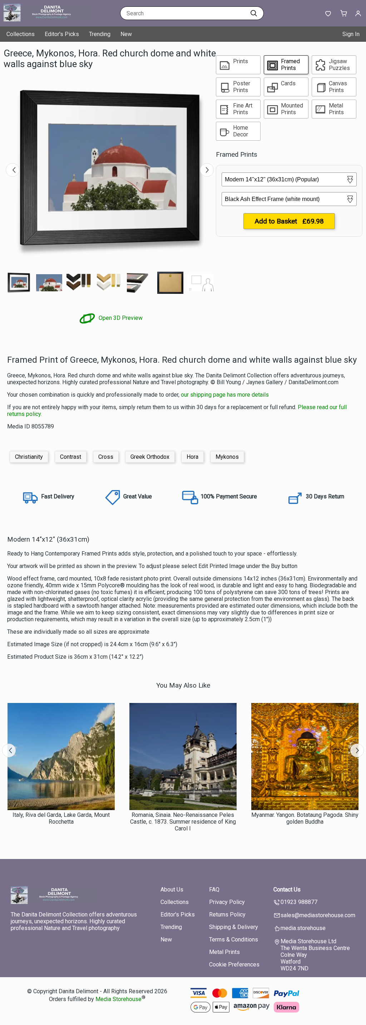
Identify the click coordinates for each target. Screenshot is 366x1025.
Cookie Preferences (234, 964)
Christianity (29, 456)
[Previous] (12, 170)
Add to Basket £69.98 (289, 221)
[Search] (253, 13)
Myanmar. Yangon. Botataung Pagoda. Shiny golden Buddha (304, 818)
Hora (192, 456)
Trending (99, 34)
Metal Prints (224, 952)
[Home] (48, 19)
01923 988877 (299, 902)
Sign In (351, 34)
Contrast (70, 456)
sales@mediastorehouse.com (318, 915)
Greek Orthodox (149, 456)
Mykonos (227, 456)
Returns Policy (227, 914)
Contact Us (287, 889)
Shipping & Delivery (233, 927)
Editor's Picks (62, 34)
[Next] (207, 170)
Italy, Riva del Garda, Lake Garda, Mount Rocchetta (61, 818)
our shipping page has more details (225, 394)
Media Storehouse (118, 999)
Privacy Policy (227, 902)
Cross (105, 456)
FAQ (214, 889)
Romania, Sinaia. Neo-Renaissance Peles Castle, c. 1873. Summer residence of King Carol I (183, 822)
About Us (171, 889)
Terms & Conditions (233, 939)
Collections (20, 34)
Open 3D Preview (120, 318)
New (126, 34)
